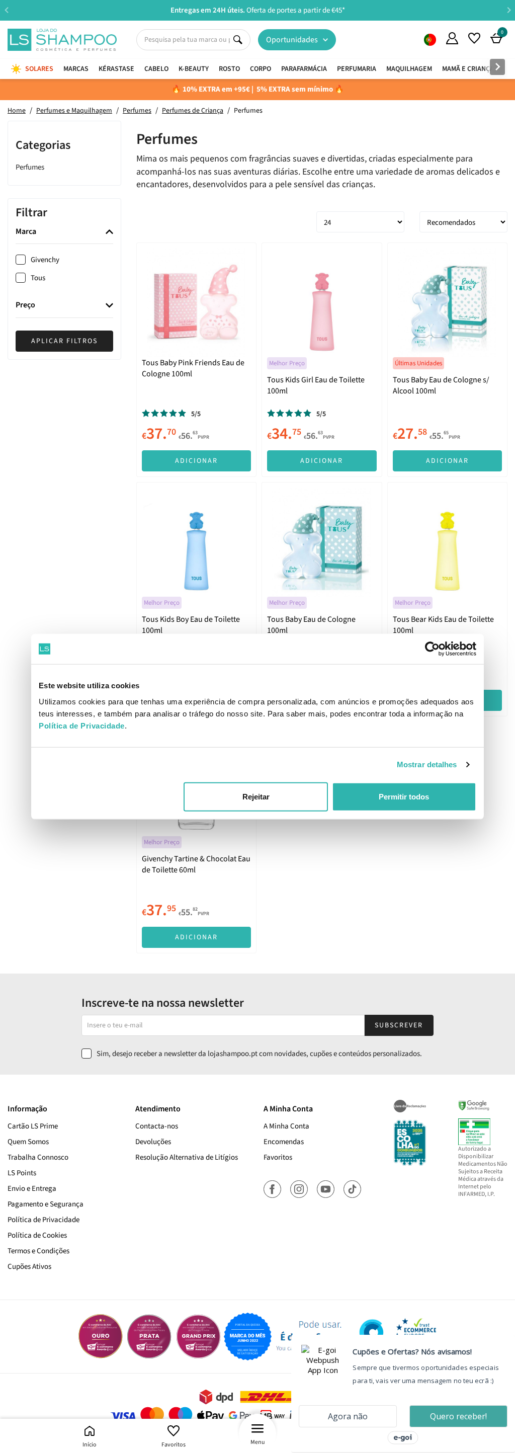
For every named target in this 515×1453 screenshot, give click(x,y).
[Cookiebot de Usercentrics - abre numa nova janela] (432, 649)
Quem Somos (430, 40)
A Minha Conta (286, 1126)
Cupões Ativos (29, 1266)
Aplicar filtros (64, 341)
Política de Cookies (37, 1235)
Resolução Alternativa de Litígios (186, 1157)
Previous (6, 10)
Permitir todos (404, 796)
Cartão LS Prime (33, 1126)
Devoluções (153, 1142)
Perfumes (30, 167)
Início (89, 1444)
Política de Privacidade (43, 1220)
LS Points (22, 1173)
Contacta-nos (156, 1126)
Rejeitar (256, 796)
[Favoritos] (474, 38)
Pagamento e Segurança (45, 1204)
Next (508, 10)
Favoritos (173, 1444)
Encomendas (284, 1142)
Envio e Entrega (32, 1188)
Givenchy (45, 260)
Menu (257, 1442)
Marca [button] (26, 231)
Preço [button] (25, 305)
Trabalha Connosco (38, 1157)
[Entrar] (452, 38)
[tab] (64, 232)
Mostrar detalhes (427, 764)
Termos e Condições (38, 1251)
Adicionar (196, 461)
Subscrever (399, 1025)
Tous (38, 278)
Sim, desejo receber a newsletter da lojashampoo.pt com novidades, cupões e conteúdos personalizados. (259, 1053)
